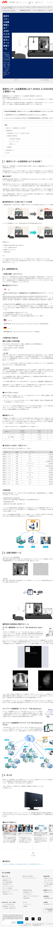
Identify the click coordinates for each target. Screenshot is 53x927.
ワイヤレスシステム (7, 878)
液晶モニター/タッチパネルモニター (31, 896)
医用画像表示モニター (28, 892)
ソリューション (24, 3)
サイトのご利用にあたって (24, 925)
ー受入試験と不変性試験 (14, 138)
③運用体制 (9, 147)
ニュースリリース (27, 904)
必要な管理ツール (10, 150)
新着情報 (25, 906)
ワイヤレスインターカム (8, 886)
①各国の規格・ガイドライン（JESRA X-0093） (18, 133)
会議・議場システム (7, 884)
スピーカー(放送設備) (7, 888)
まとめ (7, 152)
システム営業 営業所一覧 (8, 908)
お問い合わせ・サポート (39, 3)
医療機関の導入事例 (25, 10)
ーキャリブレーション (14, 141)
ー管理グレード (12, 144)
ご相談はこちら (7, 787)
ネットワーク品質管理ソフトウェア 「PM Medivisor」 (23, 708)
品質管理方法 (9, 130)
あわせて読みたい (45, 79)
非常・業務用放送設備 (7, 882)
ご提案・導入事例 (31, 3)
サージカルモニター (27, 894)
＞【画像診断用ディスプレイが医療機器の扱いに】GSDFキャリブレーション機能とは (25, 114)
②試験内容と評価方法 (12, 135)
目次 (16, 79)
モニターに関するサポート (39, 10)
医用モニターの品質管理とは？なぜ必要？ (16, 128)
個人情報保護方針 (36, 925)
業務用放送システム (7, 880)
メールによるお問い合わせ (8, 904)
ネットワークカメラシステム (29, 878)
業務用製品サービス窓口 (8, 906)
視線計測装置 (26, 898)
